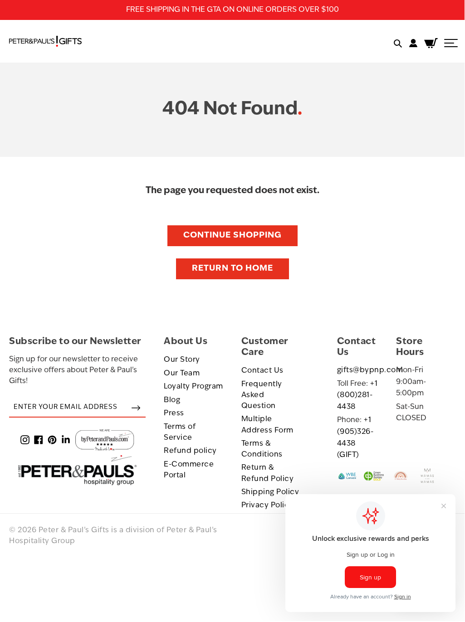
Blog (172, 400)
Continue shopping (232, 236)
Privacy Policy (267, 505)
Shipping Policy (270, 492)
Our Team (182, 373)
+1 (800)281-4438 (357, 395)
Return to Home (232, 269)
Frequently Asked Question (261, 395)
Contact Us (262, 370)
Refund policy (190, 451)
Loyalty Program (193, 386)
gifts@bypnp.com (370, 370)
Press (174, 413)
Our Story (182, 360)
